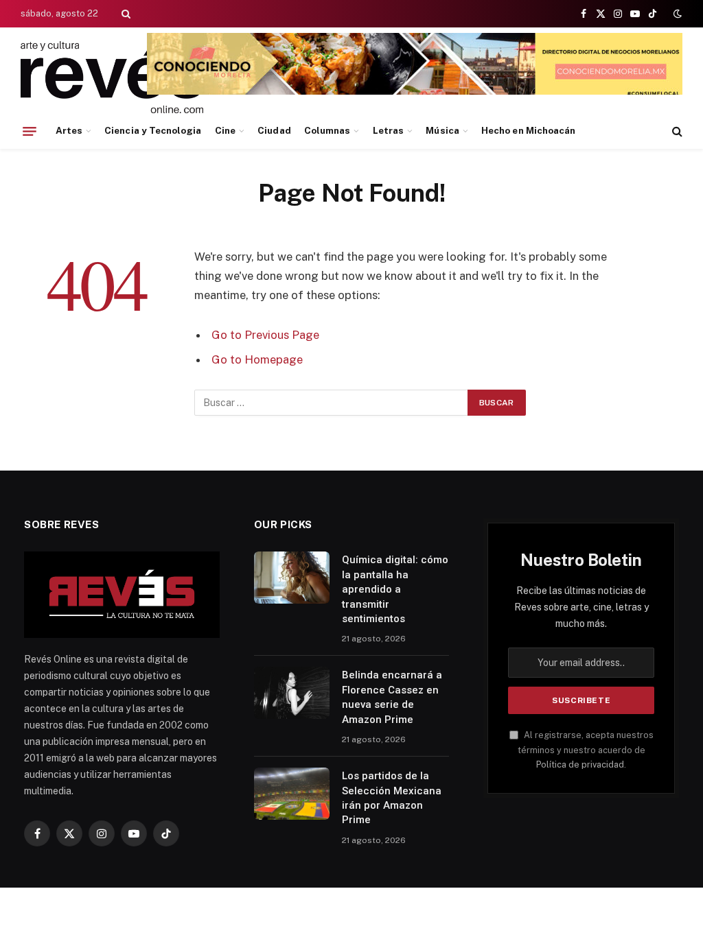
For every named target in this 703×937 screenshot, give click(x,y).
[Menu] (29, 131)
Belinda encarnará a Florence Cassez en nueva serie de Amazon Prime (392, 697)
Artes (69, 130)
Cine (225, 130)
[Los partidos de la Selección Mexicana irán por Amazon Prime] (292, 794)
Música (442, 130)
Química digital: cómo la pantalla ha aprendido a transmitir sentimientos (395, 589)
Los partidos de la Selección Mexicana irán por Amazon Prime (391, 798)
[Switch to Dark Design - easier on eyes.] (676, 14)
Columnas (327, 130)
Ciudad (273, 130)
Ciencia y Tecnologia (152, 130)
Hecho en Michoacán (528, 130)
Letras (388, 130)
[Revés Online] (112, 77)
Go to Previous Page (265, 335)
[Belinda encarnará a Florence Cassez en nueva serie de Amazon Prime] (292, 693)
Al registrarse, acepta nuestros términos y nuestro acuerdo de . (586, 750)
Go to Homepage (257, 359)
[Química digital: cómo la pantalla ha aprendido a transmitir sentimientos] (292, 577)
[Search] (124, 13)
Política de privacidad (580, 764)
